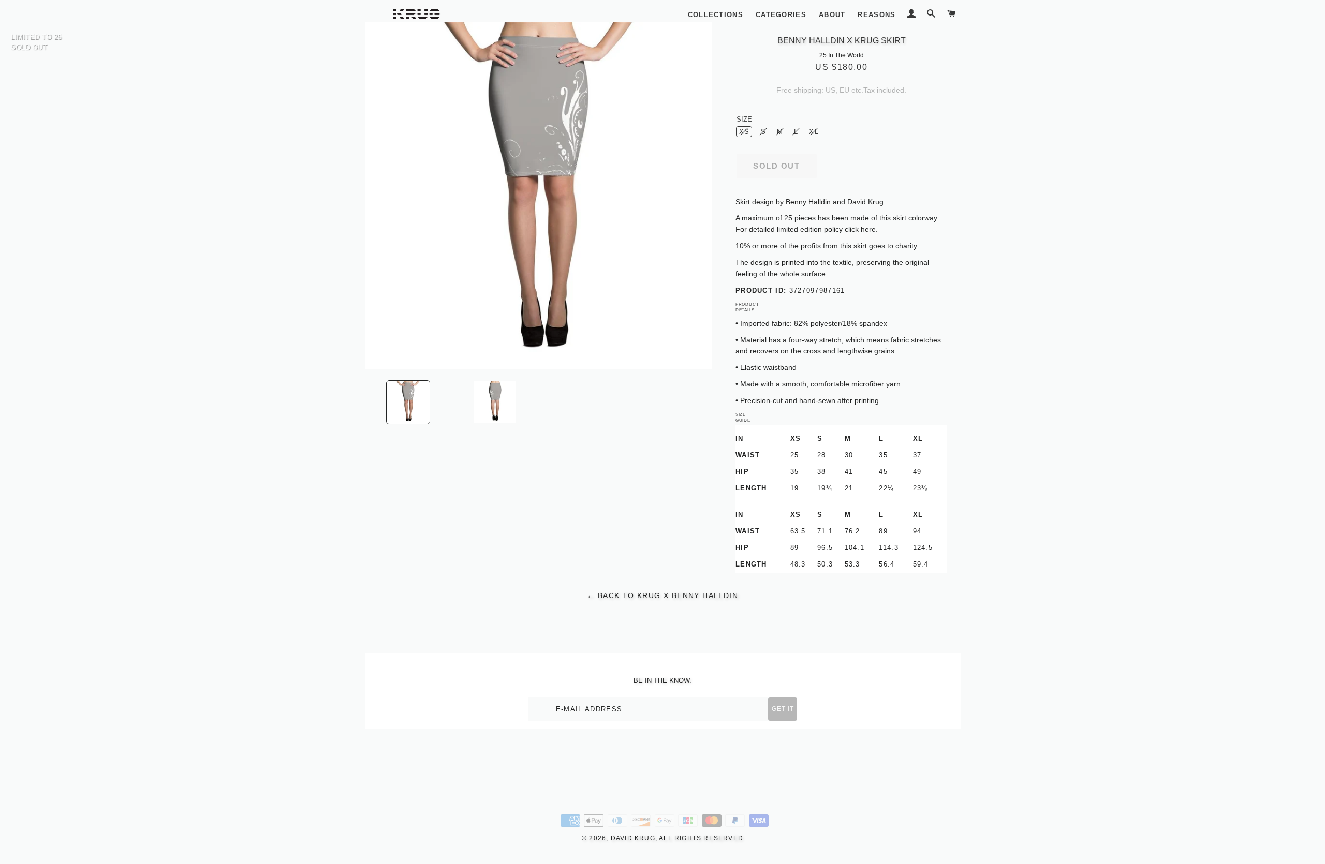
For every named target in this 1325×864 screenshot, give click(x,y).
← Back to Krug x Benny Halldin (662, 595)
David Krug (633, 838)
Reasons (876, 15)
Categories (781, 15)
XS (744, 132)
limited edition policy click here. (827, 229)
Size (744, 119)
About (832, 15)
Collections (715, 15)
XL (814, 132)
